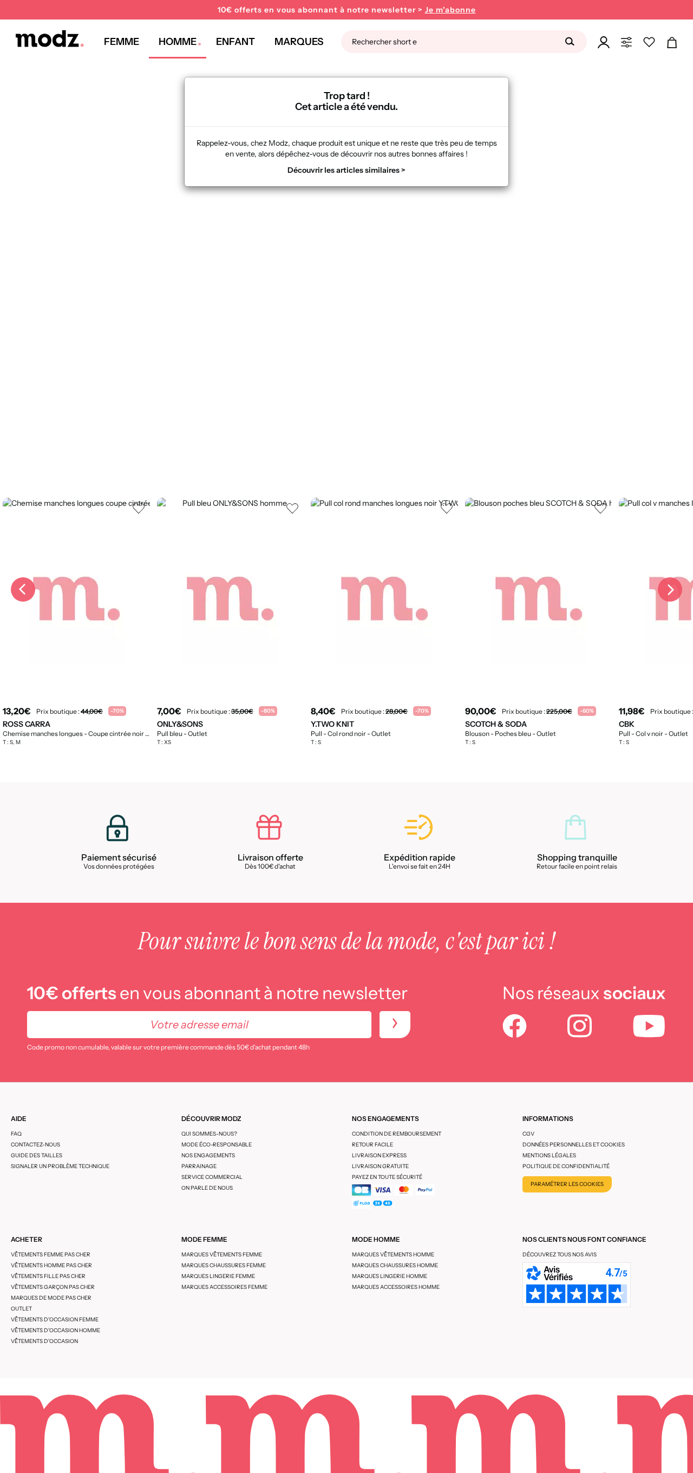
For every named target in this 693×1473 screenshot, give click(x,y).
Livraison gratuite (380, 1166)
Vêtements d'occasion (44, 1341)
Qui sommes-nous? (209, 1133)
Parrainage (199, 1166)
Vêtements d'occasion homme (55, 1330)
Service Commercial (212, 1177)
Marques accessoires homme (396, 1286)
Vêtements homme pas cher (51, 1265)
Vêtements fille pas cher (48, 1276)
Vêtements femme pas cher (50, 1254)
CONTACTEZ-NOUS (35, 1144)
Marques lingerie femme (218, 1276)
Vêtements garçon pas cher (53, 1286)
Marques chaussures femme (223, 1265)
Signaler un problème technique (60, 1166)
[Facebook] (514, 1027)
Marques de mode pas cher (51, 1297)
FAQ (16, 1133)
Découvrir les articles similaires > (346, 170)
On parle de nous (207, 1187)
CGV (528, 1133)
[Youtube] (649, 1027)
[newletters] (395, 1024)
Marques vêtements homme (393, 1254)
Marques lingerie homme (389, 1276)
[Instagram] (579, 1027)
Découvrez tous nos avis (559, 1254)
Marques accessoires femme (224, 1286)
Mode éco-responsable (216, 1144)
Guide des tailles (36, 1155)
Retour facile (372, 1144)
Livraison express (379, 1155)
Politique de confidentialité (566, 1166)
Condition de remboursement (396, 1133)
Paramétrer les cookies (567, 1184)
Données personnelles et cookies (573, 1144)
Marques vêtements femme (221, 1254)
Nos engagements (208, 1155)
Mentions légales (549, 1155)
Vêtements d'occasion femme (55, 1319)
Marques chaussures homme (395, 1265)
